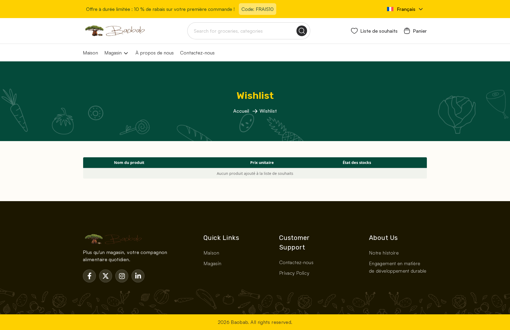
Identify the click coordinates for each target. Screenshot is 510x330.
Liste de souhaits (379, 31)
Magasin (113, 53)
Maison (90, 53)
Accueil (241, 111)
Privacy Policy (294, 273)
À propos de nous (154, 53)
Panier (420, 31)
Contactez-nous (197, 53)
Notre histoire (384, 253)
